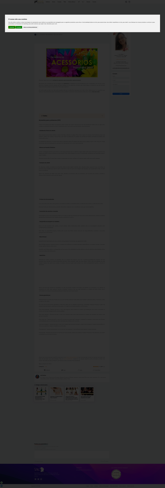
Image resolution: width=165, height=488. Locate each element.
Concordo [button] (11, 27)
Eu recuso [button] (19, 27)
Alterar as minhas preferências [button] (30, 27)
